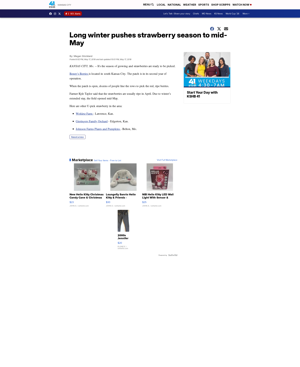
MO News (206, 13)
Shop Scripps (220, 4)
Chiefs (196, 13)
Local (161, 4)
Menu (147, 4)
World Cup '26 (232, 13)
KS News (218, 13)
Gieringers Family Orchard (92, 121)
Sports (203, 4)
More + (246, 13)
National (174, 4)
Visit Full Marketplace (167, 160)
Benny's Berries (79, 74)
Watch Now (241, 4)
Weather (189, 4)
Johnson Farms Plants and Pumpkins (98, 129)
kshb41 (51, 13)
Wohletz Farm (84, 113)
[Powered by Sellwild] (172, 255)
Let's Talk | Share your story (176, 13)
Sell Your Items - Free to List (107, 160)
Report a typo (77, 137)
